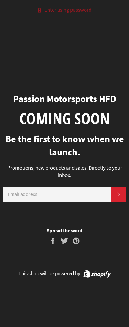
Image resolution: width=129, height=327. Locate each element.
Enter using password (67, 9)
